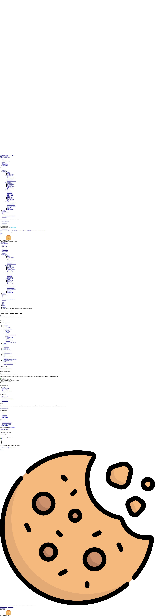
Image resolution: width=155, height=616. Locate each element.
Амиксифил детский (6, 424)
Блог (3, 213)
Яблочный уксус (10, 184)
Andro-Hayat (9, 192)
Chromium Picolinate (11, 186)
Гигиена (5, 344)
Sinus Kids (9, 207)
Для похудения (7, 349)
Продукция (4, 171)
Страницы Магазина (9, 175)
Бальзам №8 (9, 185)
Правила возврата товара (10, 215)
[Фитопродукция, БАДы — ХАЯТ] (7, 155)
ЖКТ (5, 351)
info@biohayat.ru (5, 221)
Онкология (6, 358)
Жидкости (8, 331)
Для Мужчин (7, 189)
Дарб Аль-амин (10, 199)
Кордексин (9, 208)
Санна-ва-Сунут (10, 183)
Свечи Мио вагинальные (7, 398)
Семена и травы (9, 337)
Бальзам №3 (9, 198)
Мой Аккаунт (10, 178)
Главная (4, 170)
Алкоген (4, 412)
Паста (7, 336)
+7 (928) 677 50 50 (4, 429)
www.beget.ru (12, 427)
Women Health (10, 197)
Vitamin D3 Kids (10, 203)
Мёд (4, 355)
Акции (3, 162)
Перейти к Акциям (4, 408)
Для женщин (5, 165)
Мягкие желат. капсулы (11, 335)
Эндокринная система (8, 364)
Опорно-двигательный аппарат (10, 359)
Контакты (4, 217)
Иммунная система (8, 353)
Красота (5, 354)
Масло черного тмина (6, 390)
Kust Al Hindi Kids (11, 205)
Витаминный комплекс (7, 422)
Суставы (5, 361)
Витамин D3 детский (11, 206)
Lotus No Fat (9, 187)
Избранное (9, 180)
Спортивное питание (8, 360)
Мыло (7, 333)
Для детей (4, 163)
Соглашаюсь (2, 608)
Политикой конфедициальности (6, 607)
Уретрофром (9, 193)
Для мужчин (5, 164)
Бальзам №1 (4, 416)
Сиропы (7, 338)
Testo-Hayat (9, 190)
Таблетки (8, 341)
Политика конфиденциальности (9, 447)
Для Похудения (8, 182)
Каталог (4, 211)
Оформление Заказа (11, 177)
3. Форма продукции (8, 328)
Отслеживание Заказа (11, 181)
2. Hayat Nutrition (5, 160)
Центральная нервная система (10, 362)
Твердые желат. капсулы (11, 342)
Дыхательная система (8, 350)
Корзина (9, 176)
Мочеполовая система (8, 356)
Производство (5, 212)
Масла (7, 332)
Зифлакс (4, 413)
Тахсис (3, 387)
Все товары (7, 172)
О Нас (3, 214)
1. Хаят (3, 159)
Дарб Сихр (4, 397)
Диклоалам (4, 415)
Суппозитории (9, 339)
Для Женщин (7, 196)
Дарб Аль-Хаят (10, 194)
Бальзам (7, 330)
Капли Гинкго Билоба (11, 202)
